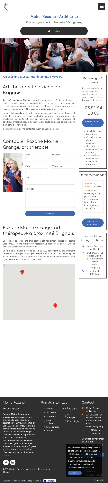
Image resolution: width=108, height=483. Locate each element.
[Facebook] (6, 462)
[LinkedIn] (12, 462)
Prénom (56, 154)
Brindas (71, 243)
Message (29, 188)
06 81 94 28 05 (93, 110)
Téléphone (57, 166)
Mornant (18, 243)
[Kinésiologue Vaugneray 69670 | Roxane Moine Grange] (7, 7)
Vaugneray (28, 243)
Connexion (100, 480)
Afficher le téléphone (95, 272)
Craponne (7, 243)
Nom (27, 154)
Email (28, 166)
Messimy (39, 243)
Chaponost (50, 243)
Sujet (27, 177)
